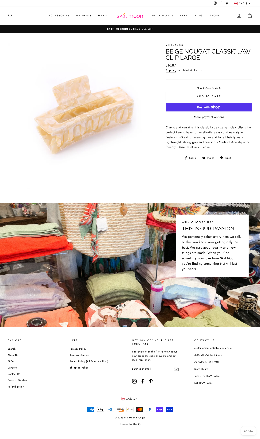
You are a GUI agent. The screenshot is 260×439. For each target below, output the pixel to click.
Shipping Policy (79, 367)
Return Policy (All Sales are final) (89, 361)
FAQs (11, 361)
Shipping (171, 70)
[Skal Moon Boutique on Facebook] (142, 381)
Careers (12, 367)
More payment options (209, 117)
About (215, 15)
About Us (13, 355)
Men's (103, 15)
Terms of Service (17, 380)
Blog (199, 15)
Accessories (58, 15)
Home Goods (162, 15)
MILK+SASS (174, 45)
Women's (83, 15)
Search (12, 349)
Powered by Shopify (130, 424)
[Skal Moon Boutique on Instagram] (134, 381)
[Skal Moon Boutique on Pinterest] (151, 381)
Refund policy (16, 387)
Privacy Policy (78, 349)
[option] (130, 29)
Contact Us (14, 374)
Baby (184, 15)
